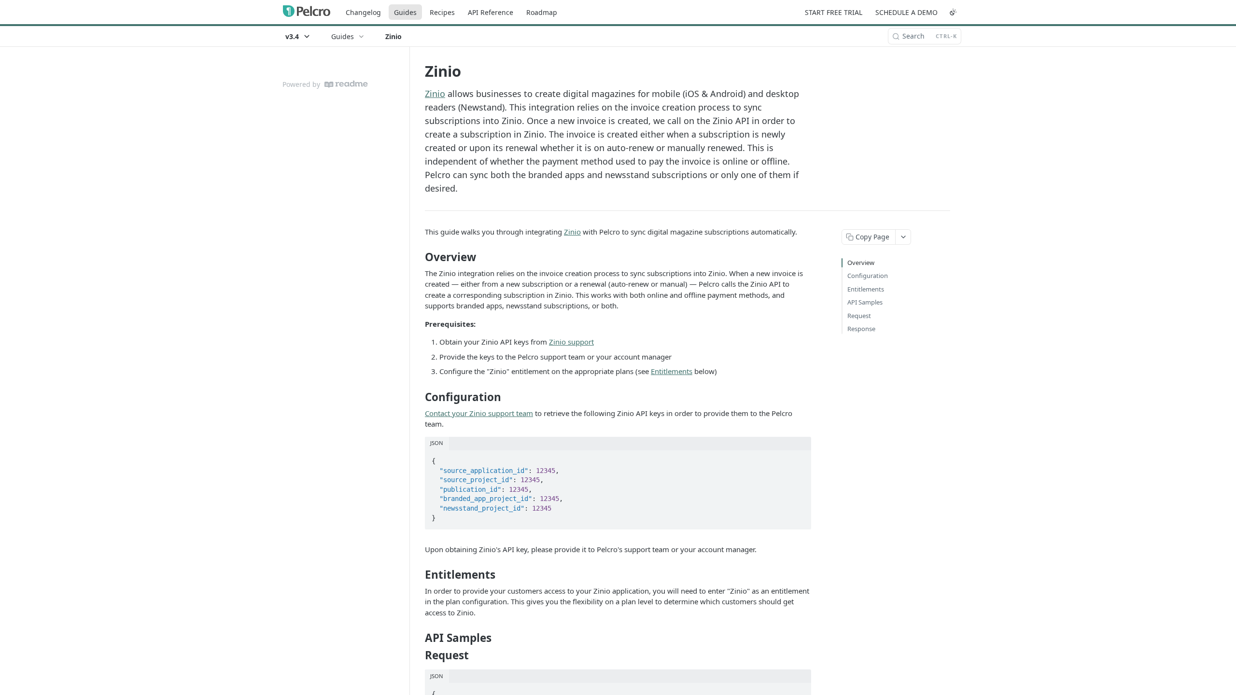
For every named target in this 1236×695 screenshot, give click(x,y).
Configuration (867, 275)
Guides (405, 12)
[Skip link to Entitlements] (418, 575)
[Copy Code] (799, 458)
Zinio (435, 93)
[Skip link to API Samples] (418, 638)
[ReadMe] (346, 84)
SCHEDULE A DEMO (906, 12)
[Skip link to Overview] (418, 257)
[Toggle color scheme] (953, 12)
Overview (860, 262)
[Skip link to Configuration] (418, 397)
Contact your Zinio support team (479, 413)
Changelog (363, 12)
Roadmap (541, 12)
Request (859, 315)
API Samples (865, 302)
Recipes (442, 12)
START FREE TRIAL (833, 12)
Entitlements (671, 371)
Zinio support (571, 342)
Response (861, 328)
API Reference (490, 12)
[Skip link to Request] (418, 655)
